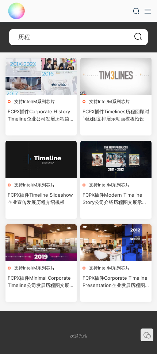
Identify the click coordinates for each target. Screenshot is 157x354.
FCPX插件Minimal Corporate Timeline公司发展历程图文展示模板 (41, 282)
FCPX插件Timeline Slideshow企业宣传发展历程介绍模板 (40, 198)
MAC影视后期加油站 (16, 11)
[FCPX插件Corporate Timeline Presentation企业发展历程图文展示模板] (116, 242)
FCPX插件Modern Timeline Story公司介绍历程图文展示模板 (115, 199)
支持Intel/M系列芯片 (34, 101)
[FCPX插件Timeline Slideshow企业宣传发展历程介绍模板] (41, 159)
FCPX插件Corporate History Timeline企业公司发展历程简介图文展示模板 (41, 115)
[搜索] (136, 11)
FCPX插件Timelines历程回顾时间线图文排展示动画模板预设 (116, 115)
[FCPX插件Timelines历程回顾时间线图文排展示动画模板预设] (116, 76)
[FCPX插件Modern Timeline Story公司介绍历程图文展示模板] (116, 159)
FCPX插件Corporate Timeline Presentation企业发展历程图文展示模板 (115, 282)
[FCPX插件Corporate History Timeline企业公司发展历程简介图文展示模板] (41, 76)
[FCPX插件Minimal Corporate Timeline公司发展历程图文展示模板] (41, 242)
